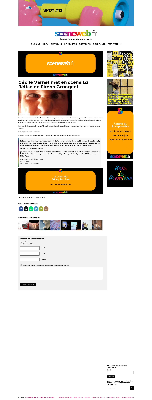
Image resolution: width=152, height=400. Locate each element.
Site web (44, 259)
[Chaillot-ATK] (120, 104)
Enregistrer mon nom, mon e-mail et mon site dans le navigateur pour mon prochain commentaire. (46, 265)
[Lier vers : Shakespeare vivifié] (34, 225)
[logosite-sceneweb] (76, 34)
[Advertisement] (120, 199)
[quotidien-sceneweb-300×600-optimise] (120, 158)
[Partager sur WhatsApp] (31, 208)
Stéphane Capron (39, 197)
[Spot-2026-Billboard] (76, 26)
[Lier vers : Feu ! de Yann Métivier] (55, 225)
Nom (43, 247)
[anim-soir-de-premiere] (120, 186)
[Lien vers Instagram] (46, 208)
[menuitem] (35, 44)
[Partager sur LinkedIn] (36, 208)
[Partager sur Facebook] (21, 208)
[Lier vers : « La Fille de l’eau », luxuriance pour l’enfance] (97, 225)
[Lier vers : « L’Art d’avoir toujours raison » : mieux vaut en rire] (76, 225)
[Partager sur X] (26, 208)
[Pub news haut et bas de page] (60, 76)
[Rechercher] (121, 44)
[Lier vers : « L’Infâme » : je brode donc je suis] (87, 225)
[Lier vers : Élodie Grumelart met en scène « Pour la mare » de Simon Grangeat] (66, 225)
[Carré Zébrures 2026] (120, 76)
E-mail (43, 253)
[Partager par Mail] (41, 208)
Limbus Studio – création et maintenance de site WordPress (39, 397)
